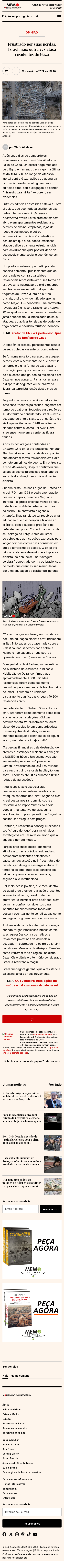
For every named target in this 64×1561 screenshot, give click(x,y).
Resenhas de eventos (15, 1428)
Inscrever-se (51, 1209)
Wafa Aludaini (23, 147)
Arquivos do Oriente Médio (17, 1463)
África (6, 1405)
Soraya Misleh (10, 1453)
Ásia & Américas (11, 1409)
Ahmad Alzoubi (11, 1444)
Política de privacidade (46, 1550)
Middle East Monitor (43, 1034)
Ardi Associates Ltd (17, 1557)
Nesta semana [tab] (20, 1375)
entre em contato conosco (15, 1053)
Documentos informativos (17, 1479)
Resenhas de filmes (13, 1432)
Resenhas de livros (13, 1423)
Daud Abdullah (10, 1439)
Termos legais (24, 1550)
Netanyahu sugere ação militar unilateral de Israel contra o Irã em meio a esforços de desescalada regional (21, 1096)
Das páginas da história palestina (22, 1472)
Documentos (9, 1493)
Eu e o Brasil (9, 1467)
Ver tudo (55, 1084)
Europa (6, 1418)
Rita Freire (8, 1449)
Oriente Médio (10, 1414)
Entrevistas (8, 1497)
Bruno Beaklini (10, 1458)
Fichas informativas (13, 1484)
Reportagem (9, 1488)
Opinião (32, 32)
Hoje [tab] (5, 1375)
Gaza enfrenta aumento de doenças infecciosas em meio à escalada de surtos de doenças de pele (21, 1161)
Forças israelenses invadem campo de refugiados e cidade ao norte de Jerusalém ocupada (21, 1118)
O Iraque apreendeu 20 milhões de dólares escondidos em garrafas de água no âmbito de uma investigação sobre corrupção (21, 1183)
